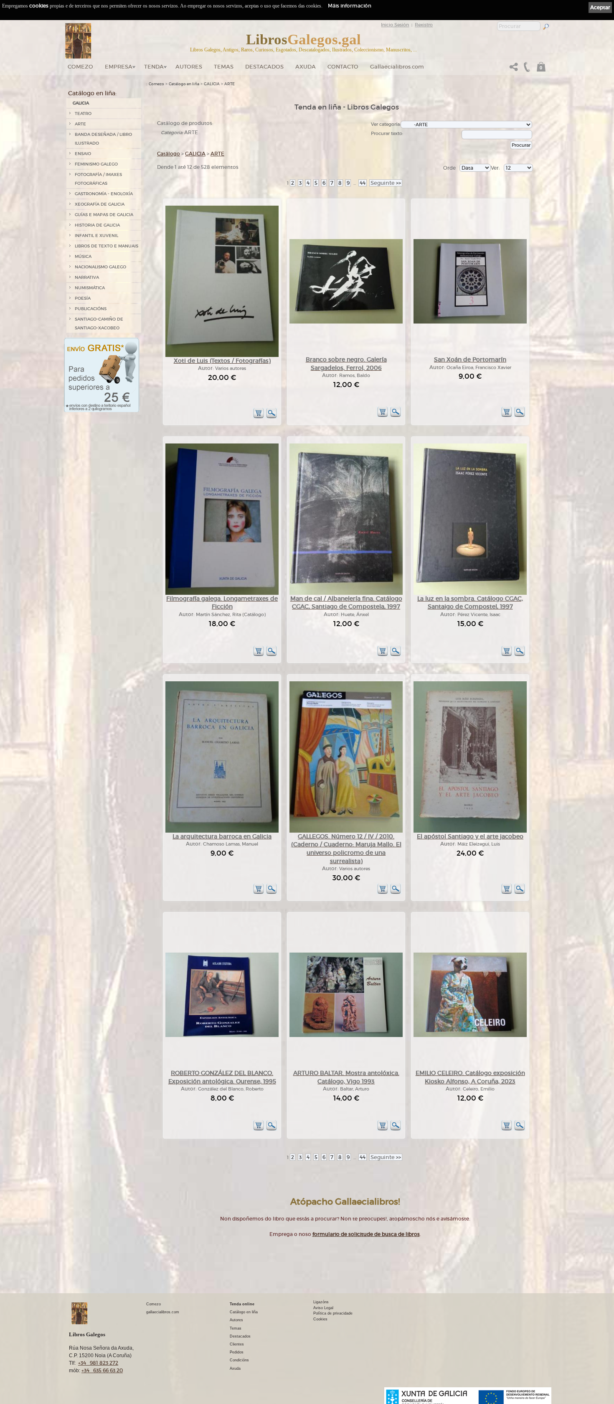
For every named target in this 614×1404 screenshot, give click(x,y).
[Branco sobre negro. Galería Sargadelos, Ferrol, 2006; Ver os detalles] (346, 322)
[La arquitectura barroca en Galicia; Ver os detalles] (222, 831)
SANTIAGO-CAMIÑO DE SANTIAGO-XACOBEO (99, 323)
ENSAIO (83, 153)
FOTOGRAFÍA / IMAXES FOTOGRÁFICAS (98, 179)
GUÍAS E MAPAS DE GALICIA (104, 214)
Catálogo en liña (184, 84)
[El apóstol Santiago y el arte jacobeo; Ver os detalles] (470, 831)
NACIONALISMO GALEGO (100, 267)
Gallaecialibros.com (397, 66)
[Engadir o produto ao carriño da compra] (258, 417)
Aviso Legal (323, 1308)
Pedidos (237, 1352)
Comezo (80, 66)
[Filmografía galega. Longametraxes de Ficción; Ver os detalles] (222, 593)
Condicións (239, 1360)
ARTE (80, 124)
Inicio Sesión (395, 25)
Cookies (320, 1319)
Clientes (237, 1344)
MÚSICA (83, 256)
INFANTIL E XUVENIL (96, 235)
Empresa (118, 66)
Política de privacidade (333, 1313)
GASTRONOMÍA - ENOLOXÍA (104, 193)
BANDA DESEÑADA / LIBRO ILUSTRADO (103, 139)
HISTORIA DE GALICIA (97, 225)
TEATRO (83, 113)
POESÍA (83, 298)
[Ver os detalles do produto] (271, 417)
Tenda (154, 66)
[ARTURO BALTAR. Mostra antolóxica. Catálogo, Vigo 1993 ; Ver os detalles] (346, 1035)
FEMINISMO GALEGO (96, 164)
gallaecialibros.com (162, 1312)
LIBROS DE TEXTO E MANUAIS (106, 246)
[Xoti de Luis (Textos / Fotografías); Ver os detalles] (222, 355)
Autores (188, 66)
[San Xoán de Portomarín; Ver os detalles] (470, 322)
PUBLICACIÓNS (91, 308)
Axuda (305, 66)
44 (362, 183)
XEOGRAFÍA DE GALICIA (99, 204)
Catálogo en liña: (92, 93)
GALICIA (81, 103)
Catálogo (168, 153)
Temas (223, 66)
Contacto (342, 66)
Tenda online (242, 1304)
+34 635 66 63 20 (102, 1370)
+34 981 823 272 (98, 1363)
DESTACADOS (264, 66)
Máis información (349, 6)
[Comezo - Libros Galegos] (78, 41)
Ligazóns (321, 1302)
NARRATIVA (87, 277)
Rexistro (424, 25)
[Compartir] (513, 69)
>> (385, 183)
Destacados (240, 1336)
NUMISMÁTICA (90, 287)
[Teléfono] (526, 69)
